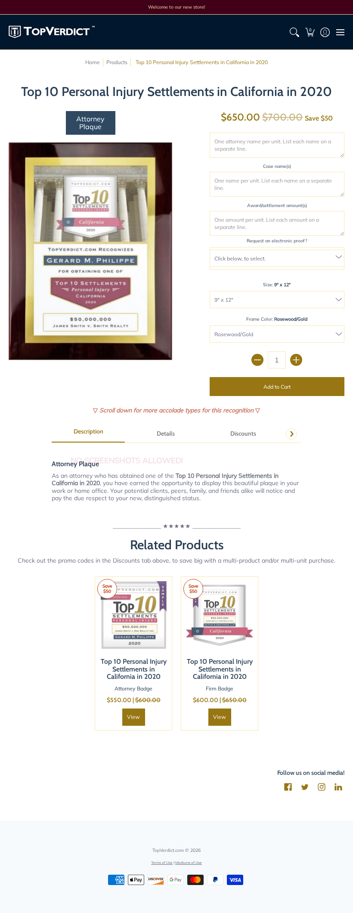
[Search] (294, 32)
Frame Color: (276, 319)
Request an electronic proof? (277, 241)
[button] (309, 32)
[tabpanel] (176, 476)
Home (92, 62)
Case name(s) (277, 166)
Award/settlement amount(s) (277, 205)
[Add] (296, 360)
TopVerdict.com (168, 850)
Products (116, 62)
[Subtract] (257, 360)
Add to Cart (277, 387)
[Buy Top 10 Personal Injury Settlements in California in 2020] (133, 615)
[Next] (291, 434)
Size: (277, 285)
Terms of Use (162, 862)
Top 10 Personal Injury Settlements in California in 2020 (134, 669)
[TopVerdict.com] (52, 32)
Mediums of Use (188, 862)
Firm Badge (219, 688)
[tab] (88, 434)
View (133, 717)
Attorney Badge (133, 688)
